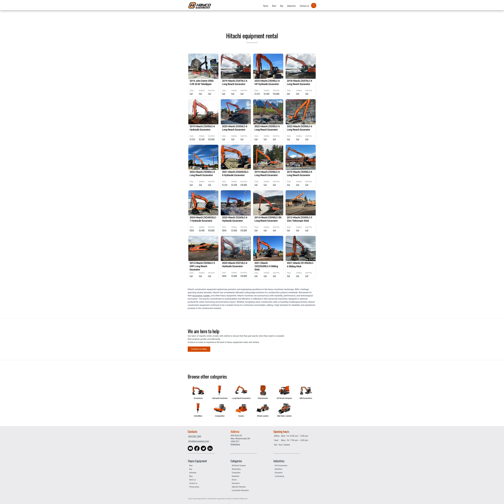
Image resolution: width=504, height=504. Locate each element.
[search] (313, 5)
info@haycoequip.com (198, 441)
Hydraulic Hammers (239, 487)
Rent (191, 465)
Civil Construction (281, 465)
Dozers (234, 480)
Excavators (236, 483)
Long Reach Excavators (240, 490)
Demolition (235, 476)
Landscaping (279, 476)
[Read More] (204, 75)
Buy (190, 469)
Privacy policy (194, 487)
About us (192, 480)
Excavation (279, 472)
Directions (235, 444)
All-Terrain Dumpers (239, 465)
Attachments (236, 469)
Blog (191, 476)
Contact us (193, 483)
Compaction (236, 472)
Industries (192, 472)
